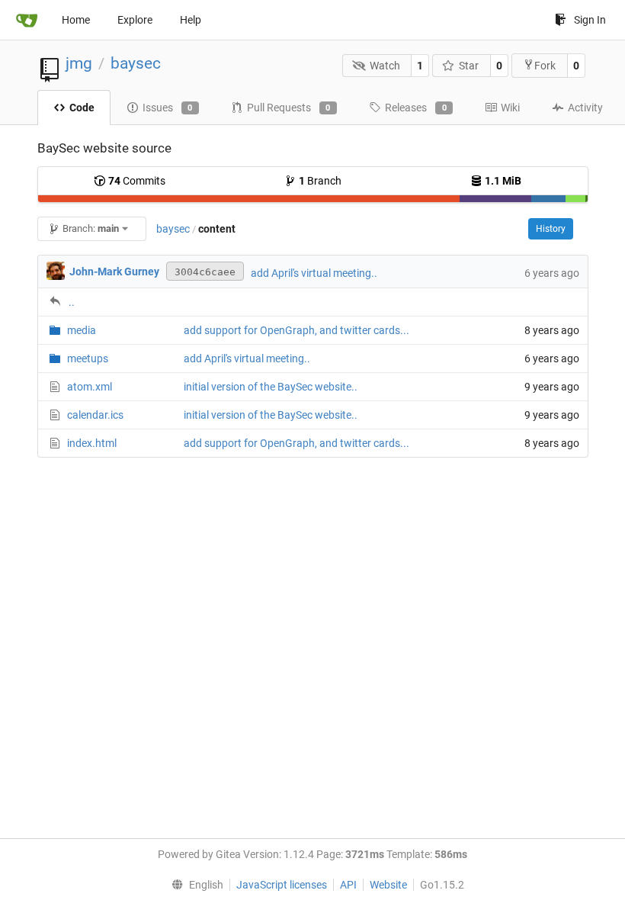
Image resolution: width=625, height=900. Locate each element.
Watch (385, 65)
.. (72, 302)
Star (469, 65)
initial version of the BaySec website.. (270, 387)
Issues (168, 107)
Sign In (590, 20)
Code (82, 107)
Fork (545, 65)
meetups (87, 358)
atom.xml (89, 387)
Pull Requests (289, 107)
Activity (585, 107)
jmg (79, 63)
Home (76, 20)
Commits (136, 181)
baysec (136, 63)
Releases (416, 107)
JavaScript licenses (281, 885)
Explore (134, 20)
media (81, 330)
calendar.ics (95, 415)
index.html (92, 443)
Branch (320, 181)
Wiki (510, 107)
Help (190, 20)
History (551, 228)
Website (388, 885)
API (348, 885)
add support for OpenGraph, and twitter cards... (296, 330)
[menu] (194, 884)
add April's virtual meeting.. (314, 273)
